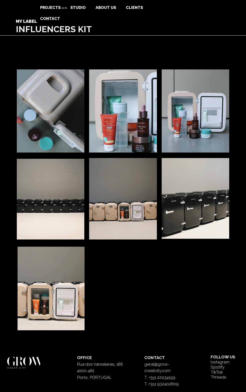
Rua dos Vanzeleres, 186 (100, 364)
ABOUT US (106, 7)
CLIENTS (134, 7)
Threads (218, 377)
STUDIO (78, 7)
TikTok (217, 372)
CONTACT (50, 18)
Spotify (217, 367)
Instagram (220, 362)
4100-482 (85, 370)
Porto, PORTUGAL (94, 377)
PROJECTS (50, 7)
